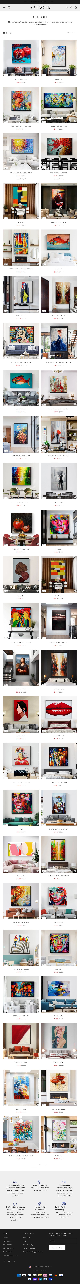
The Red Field (21, 1062)
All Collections (8, 1248)
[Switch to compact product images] (10, 32)
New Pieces (7, 1245)
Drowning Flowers (21, 455)
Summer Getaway (21, 922)
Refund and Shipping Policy (33, 1252)
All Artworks (7, 1241)
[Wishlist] (9, 7)
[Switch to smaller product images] (7, 32)
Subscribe (57, 1248)
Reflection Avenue (21, 1015)
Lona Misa (21, 689)
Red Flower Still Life (21, 126)
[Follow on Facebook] (4, 1261)
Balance (21, 595)
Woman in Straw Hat (58, 829)
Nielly (59, 549)
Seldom (58, 79)
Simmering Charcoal (59, 642)
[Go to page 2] (46, 1165)
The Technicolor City (59, 876)
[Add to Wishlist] (37, 74)
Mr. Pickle (21, 315)
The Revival (58, 689)
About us (26, 1238)
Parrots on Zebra (21, 969)
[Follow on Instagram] (9, 1261)
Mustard (21, 876)
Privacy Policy (28, 1245)
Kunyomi (59, 1156)
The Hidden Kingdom (59, 409)
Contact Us (7, 1252)
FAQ (24, 1241)
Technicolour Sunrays (21, 173)
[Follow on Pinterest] (14, 1261)
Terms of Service (29, 1248)
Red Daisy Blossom (59, 173)
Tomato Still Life (21, 549)
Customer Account (10, 1255)
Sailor (59, 269)
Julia (21, 829)
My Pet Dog (59, 1062)
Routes (21, 222)
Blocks (58, 595)
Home (5, 1238)
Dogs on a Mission (21, 782)
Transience (58, 1015)
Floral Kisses (58, 1109)
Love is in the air (59, 782)
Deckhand (21, 409)
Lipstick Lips (59, 735)
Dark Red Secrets (59, 222)
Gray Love (59, 502)
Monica (58, 969)
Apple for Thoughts (21, 642)
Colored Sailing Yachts (21, 269)
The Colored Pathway (21, 502)
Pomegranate (21, 79)
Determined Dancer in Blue (59, 362)
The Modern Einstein (21, 362)
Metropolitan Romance (59, 455)
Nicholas (21, 735)
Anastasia (58, 922)
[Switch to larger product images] (4, 32)
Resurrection (58, 315)
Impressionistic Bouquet (21, 1156)
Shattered (21, 1109)
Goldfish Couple (59, 126)
